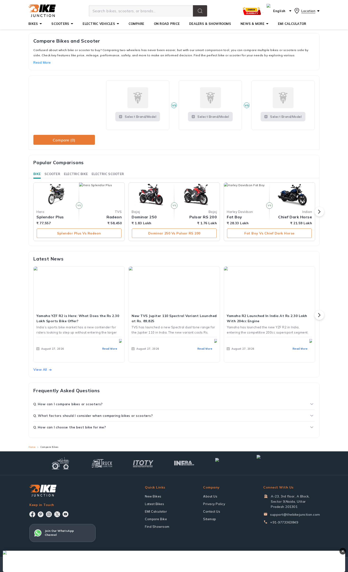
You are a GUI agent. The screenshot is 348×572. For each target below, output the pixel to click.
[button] (200, 11)
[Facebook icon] (32, 514)
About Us (210, 496)
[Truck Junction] (102, 463)
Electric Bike (76, 174)
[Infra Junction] (184, 463)
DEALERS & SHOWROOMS (210, 24)
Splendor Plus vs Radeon (79, 233)
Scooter (52, 174)
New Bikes (153, 496)
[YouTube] (65, 514)
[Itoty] (143, 463)
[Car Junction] (225, 463)
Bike (37, 174)
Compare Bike (156, 519)
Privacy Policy (214, 504)
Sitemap (209, 519)
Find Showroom (157, 526)
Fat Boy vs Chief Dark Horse (269, 233)
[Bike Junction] (42, 10)
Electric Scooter (108, 174)
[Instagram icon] (49, 514)
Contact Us (211, 511)
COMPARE (136, 24)
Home (31, 447)
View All (40, 369)
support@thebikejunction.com (295, 514)
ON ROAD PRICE (167, 24)
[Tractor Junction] (60, 463)
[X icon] (57, 514)
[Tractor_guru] (277, 463)
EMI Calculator (156, 511)
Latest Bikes (154, 504)
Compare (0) (64, 140)
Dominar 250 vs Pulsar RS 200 (174, 233)
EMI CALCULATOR (292, 24)
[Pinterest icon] (41, 514)
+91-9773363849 (284, 522)
